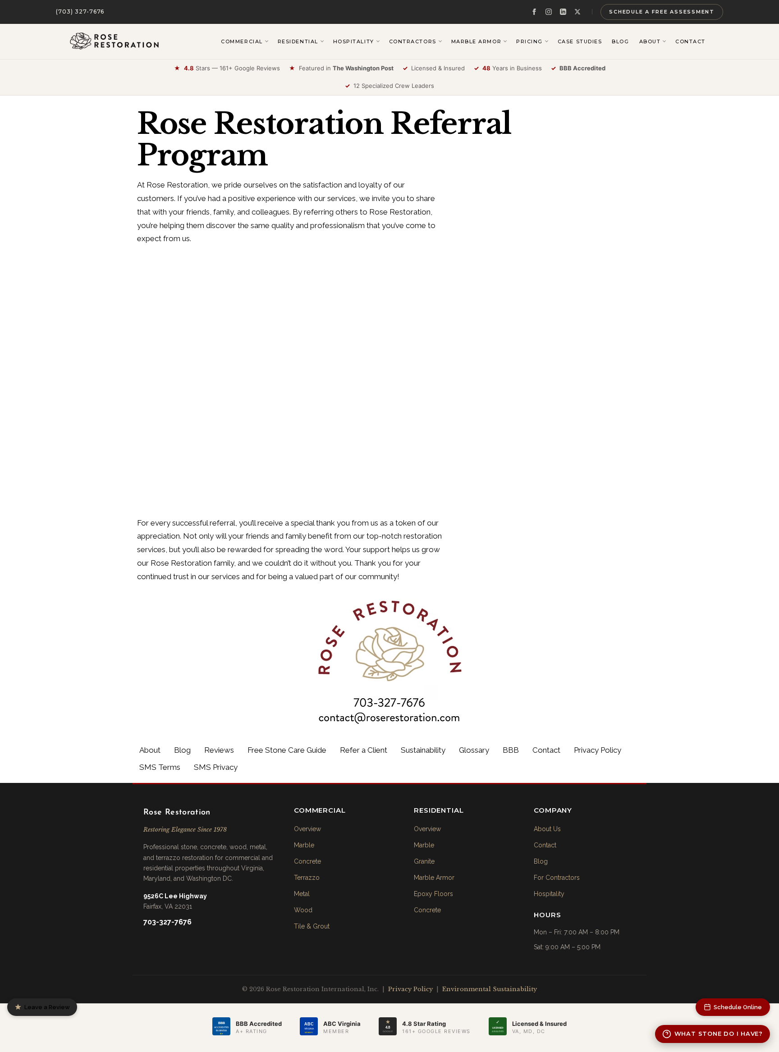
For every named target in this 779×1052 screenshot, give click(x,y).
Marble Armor (434, 877)
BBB (511, 750)
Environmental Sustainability (489, 989)
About (149, 750)
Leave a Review (47, 1007)
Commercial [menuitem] (241, 41)
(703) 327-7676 (80, 11)
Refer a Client (363, 750)
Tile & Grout (312, 926)
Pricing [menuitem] (529, 41)
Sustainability (423, 750)
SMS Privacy (216, 767)
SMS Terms (159, 767)
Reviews (219, 750)
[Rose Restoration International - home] (115, 41)
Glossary (474, 750)
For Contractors (557, 877)
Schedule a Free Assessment (662, 12)
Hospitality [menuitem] (353, 41)
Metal (302, 893)
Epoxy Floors (433, 893)
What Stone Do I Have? (718, 1033)
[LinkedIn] (563, 11)
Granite (424, 861)
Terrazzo (307, 877)
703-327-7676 (167, 922)
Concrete (307, 861)
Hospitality (549, 893)
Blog (182, 750)
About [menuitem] (650, 41)
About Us (547, 828)
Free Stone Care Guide (286, 750)
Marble (304, 845)
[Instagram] (548, 11)
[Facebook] (534, 11)
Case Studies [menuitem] (580, 41)
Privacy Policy (597, 750)
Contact (546, 750)
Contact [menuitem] (690, 41)
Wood (303, 910)
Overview (307, 828)
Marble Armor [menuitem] (476, 41)
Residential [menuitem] (298, 41)
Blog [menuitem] (620, 41)
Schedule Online (738, 1007)
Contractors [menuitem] (412, 41)
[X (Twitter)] (577, 11)
